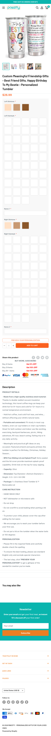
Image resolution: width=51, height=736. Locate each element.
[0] (46, 7)
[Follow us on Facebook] (4, 702)
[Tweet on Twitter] (42, 357)
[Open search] (37, 7)
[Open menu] (3, 8)
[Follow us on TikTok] (22, 702)
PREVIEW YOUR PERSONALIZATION (25, 340)
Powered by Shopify (9, 731)
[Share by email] (47, 357)
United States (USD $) (11, 690)
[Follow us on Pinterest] (17, 702)
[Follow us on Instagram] (13, 702)
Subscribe (25, 633)
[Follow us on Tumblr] (26, 702)
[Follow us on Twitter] (8, 702)
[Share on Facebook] (33, 357)
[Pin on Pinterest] (38, 357)
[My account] (42, 7)
